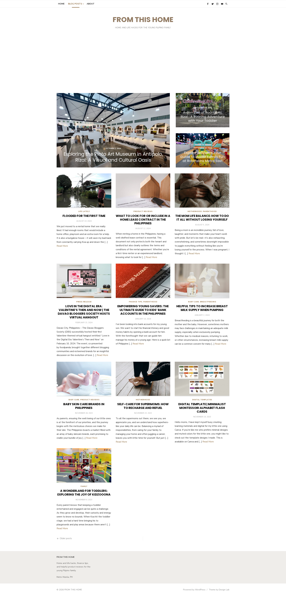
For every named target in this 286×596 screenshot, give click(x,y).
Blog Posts (75, 3)
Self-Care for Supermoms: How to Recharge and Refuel (143, 406)
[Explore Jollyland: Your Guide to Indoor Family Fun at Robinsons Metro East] (202, 150)
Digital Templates (202, 399)
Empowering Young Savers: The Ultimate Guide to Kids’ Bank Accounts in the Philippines (143, 310)
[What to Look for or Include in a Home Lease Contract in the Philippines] (143, 190)
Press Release (84, 302)
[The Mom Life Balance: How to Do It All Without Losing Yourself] (202, 190)
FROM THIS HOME (143, 20)
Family (84, 486)
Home (61, 3)
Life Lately (84, 211)
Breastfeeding (208, 302)
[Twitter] (212, 3)
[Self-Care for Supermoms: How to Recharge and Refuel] (143, 379)
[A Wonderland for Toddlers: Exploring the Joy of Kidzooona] (84, 465)
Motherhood (195, 211)
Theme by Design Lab (219, 589)
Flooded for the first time (84, 216)
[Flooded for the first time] (84, 190)
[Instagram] (217, 3)
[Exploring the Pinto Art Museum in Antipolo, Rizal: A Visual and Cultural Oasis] (113, 130)
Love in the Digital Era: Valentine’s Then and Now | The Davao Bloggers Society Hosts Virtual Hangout (84, 311)
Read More (62, 245)
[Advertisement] (143, 63)
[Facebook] (207, 3)
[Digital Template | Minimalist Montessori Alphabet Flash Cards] (202, 379)
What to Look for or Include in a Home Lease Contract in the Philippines (143, 219)
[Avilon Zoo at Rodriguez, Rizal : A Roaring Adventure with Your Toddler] (202, 110)
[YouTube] (222, 3)
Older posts (66, 538)
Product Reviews (143, 211)
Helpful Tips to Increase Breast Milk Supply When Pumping (202, 308)
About (90, 3)
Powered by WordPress (194, 589)
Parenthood (210, 211)
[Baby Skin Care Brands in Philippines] (84, 379)
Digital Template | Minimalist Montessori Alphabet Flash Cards (202, 408)
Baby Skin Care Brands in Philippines (83, 406)
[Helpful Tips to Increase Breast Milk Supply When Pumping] (202, 281)
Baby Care (193, 302)
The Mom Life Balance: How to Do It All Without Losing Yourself (202, 218)
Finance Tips (135, 302)
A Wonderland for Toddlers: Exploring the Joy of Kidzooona (84, 493)
